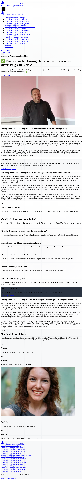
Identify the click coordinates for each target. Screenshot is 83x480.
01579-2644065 (6, 6)
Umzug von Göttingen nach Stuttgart (16, 28)
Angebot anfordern (17, 6)
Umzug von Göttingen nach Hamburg (17, 21)
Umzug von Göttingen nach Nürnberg (17, 41)
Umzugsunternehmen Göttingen (15, 18)
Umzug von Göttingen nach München (17, 23)
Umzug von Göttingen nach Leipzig (16, 32)
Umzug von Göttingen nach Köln (15, 25)
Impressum (8, 45)
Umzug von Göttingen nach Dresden (16, 43)
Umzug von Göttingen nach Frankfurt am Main (20, 27)
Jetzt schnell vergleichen (8, 169)
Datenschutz (9, 47)
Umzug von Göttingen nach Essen (16, 36)
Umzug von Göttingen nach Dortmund (17, 34)
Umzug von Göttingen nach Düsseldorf (17, 30)
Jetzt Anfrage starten (7, 295)
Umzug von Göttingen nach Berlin (16, 19)
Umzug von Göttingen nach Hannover (17, 39)
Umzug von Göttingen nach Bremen (16, 38)
